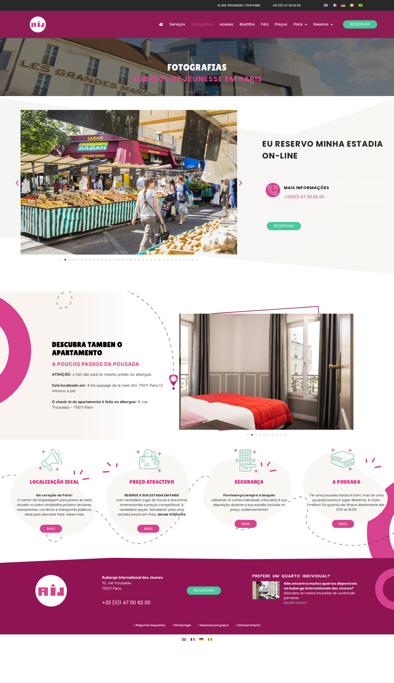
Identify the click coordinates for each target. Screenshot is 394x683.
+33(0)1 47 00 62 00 (304, 197)
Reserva (321, 24)
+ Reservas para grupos (213, 625)
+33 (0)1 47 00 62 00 (286, 5)
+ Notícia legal (181, 625)
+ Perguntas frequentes (149, 625)
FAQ (264, 24)
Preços (281, 24)
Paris (298, 24)
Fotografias (202, 24)
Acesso (226, 24)
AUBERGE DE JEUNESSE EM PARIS (197, 79)
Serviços (177, 24)
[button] (17, 183)
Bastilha (247, 24)
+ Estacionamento (248, 625)
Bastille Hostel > (296, 602)
